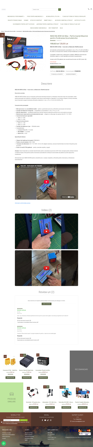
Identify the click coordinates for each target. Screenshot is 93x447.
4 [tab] (26, 69)
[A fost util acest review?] (30, 320)
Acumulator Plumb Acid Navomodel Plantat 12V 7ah (43, 370)
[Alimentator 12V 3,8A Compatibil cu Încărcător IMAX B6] (50, 393)
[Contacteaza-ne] (88, 9)
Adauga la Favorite (57, 74)
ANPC (26, 440)
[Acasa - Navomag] (8, 9)
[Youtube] (45, 420)
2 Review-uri (58, 40)
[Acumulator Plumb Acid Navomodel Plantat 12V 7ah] (43, 361)
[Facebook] (42, 420)
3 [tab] (24, 69)
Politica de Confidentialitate (11, 423)
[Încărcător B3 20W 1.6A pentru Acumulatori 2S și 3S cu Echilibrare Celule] (66, 393)
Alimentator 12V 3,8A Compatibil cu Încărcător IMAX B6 (50, 402)
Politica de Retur (28, 434)
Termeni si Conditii (6, 432)
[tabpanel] (23, 52)
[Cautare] (59, 9)
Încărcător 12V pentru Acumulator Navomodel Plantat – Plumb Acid (33, 402)
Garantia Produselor (29, 436)
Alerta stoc (58, 67)
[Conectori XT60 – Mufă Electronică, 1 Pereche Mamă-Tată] (10, 361)
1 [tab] (21, 69)
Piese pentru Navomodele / (10, 31)
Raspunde (19, 318)
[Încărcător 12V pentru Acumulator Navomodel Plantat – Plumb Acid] (33, 393)
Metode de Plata (28, 432)
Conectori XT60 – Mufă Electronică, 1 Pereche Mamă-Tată (10, 370)
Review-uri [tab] (46, 292)
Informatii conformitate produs (22, 203)
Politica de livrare (6, 436)
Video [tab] (46, 210)
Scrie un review (46, 303)
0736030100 (78, 419)
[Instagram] (50, 420)
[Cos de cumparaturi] (91, 9)
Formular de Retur (29, 438)
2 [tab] (22, 69)
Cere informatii (71, 74)
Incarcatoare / (19, 31)
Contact (4, 438)
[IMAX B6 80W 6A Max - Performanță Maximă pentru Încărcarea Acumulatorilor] (23, 52)
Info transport (53, 28)
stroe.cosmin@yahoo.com (78, 421)
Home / (2, 31)
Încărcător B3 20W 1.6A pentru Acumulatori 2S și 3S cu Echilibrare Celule (66, 402)
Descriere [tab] (46, 83)
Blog (61, 28)
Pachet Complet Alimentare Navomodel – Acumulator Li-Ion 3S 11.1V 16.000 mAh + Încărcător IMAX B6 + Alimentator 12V (82, 402)
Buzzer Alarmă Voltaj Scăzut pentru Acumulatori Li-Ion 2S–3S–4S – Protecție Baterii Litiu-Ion (26, 370)
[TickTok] (48, 420)
